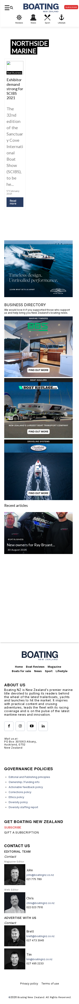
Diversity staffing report (23, 807)
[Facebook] (8, 726)
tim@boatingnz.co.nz (39, 959)
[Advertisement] (39, 602)
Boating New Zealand (30, 997)
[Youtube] (31, 726)
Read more (13, 202)
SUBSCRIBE (12, 827)
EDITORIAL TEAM (17, 851)
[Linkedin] (43, 726)
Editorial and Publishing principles (29, 777)
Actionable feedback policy (26, 787)
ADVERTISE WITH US (20, 918)
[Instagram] (20, 726)
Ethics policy (16, 797)
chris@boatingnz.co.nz (40, 903)
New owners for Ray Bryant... (31, 544)
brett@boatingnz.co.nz (40, 936)
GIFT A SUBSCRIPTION (21, 832)
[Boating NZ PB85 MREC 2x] (38, 296)
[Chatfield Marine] (38, 499)
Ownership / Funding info (24, 782)
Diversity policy (18, 802)
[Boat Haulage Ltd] (38, 437)
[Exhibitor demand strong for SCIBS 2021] (15, 67)
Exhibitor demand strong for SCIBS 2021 (15, 88)
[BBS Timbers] (38, 375)
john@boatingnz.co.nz (40, 875)
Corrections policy (20, 792)
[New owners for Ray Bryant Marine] (38, 533)
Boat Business (14, 73)
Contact (10, 856)
